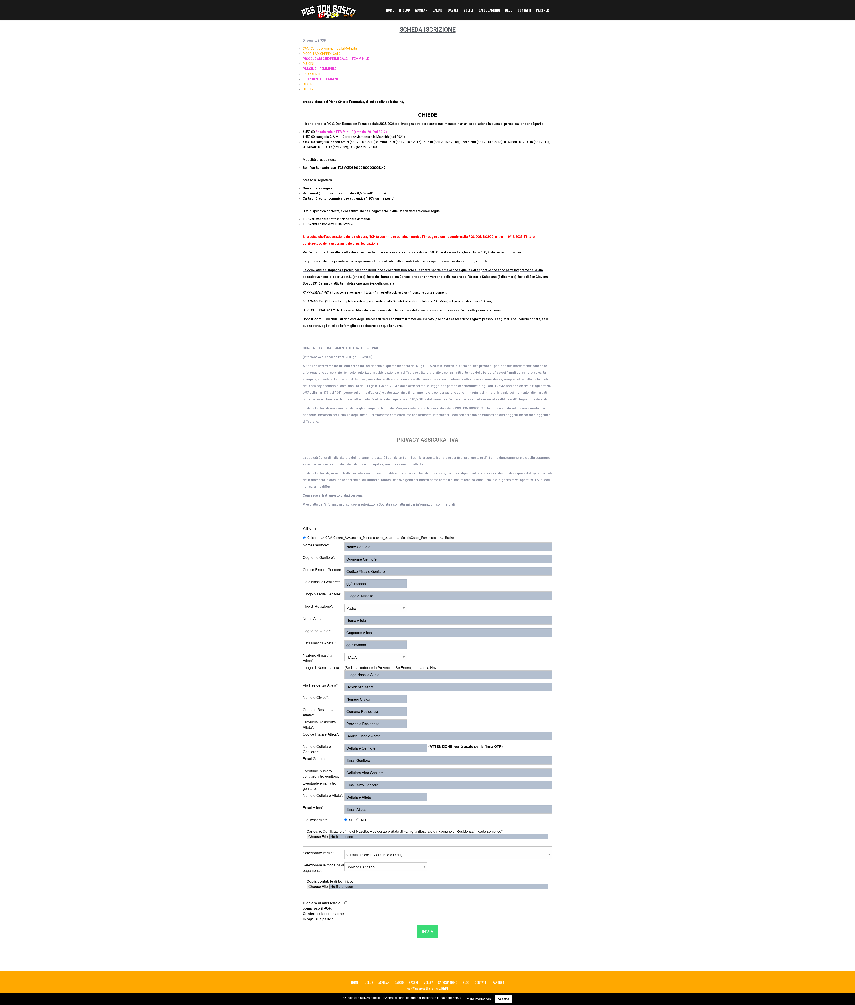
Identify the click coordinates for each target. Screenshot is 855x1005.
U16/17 (308, 89)
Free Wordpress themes (421, 988)
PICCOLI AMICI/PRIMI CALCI (322, 53)
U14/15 (308, 84)
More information (479, 999)
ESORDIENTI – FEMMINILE (322, 79)
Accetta (503, 999)
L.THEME (443, 988)
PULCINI (308, 63)
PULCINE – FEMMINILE (319, 69)
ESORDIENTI (311, 74)
